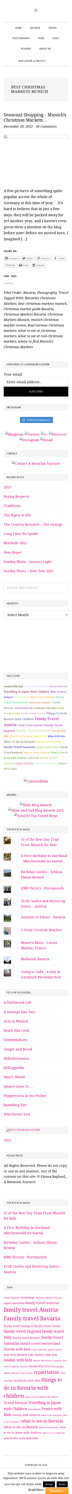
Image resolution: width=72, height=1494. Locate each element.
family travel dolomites (30, 725)
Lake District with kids (42, 1354)
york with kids (28, 1438)
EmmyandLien (16, 1040)
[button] (54, 58)
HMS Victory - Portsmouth (42, 888)
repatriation (46, 1372)
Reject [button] (62, 1484)
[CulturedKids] (36, 781)
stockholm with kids (45, 708)
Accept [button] (49, 1484)
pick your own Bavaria (22, 1373)
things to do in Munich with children (42, 1397)
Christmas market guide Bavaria (28, 309)
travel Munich (34, 1409)
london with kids (13, 686)
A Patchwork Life (18, 1002)
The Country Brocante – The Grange (33, 524)
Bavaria (29, 293)
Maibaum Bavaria (35, 959)
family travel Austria (31, 1310)
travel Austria (21, 697)
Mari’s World (14, 1077)
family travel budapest (18, 1326)
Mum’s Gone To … (18, 1086)
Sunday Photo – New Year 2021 (29, 571)
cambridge (27, 1297)
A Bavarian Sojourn (27, 1130)
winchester (11, 1438)
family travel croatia (47, 1326)
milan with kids (56, 736)
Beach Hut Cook (16, 1030)
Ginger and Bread (18, 1049)
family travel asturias (42, 1303)
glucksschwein (55, 1350)
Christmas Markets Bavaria (25, 314)
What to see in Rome (20, 736)
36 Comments (46, 126)
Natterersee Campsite (40, 702)
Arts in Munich (16, 1021)
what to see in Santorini (36, 752)
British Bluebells (12, 1298)
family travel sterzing (33, 713)
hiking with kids (58, 686)
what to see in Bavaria (19, 741)
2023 (7, 487)
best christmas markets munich (42, 304)
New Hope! (13, 552)
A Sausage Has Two (19, 1012)
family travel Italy (48, 741)
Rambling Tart (15, 1105)
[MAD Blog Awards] (36, 805)
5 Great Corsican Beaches (41, 930)
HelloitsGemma (16, 1058)
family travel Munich (26, 1337)
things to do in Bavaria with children (33, 1388)
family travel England (22, 1331)
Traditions (12, 506)
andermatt (33, 758)
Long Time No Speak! (21, 534)
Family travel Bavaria (33, 730)
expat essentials (14, 1303)
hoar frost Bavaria (15, 1354)
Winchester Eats (17, 1114)
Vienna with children (36, 686)
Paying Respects (16, 496)
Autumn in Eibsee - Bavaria (43, 917)
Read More (36, 1489)
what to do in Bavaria (42, 697)
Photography (47, 293)
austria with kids (23, 708)
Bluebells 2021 (15, 543)
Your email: (13, 374)
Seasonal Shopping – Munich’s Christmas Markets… (35, 117)
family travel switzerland (40, 1343)
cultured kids (40, 736)
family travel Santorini (19, 747)
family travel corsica (47, 747)
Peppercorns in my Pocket (25, 1096)
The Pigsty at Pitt (17, 515)
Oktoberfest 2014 (39, 1366)
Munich (36, 1360)
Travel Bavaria (15, 1403)
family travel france (46, 763)
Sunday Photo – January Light (28, 562)
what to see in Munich (21, 1427)
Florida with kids (17, 1349)
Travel (63, 293)
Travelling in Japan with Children (26, 691)
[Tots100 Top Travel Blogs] (36, 816)
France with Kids (24, 763)
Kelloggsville (14, 1068)
